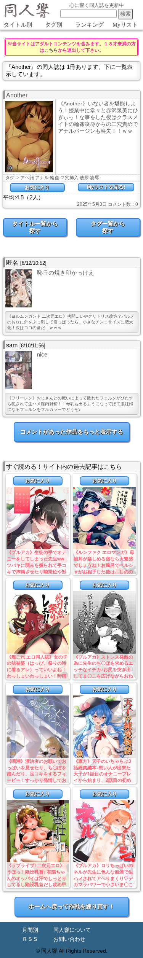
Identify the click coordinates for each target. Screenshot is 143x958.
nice (42, 354)
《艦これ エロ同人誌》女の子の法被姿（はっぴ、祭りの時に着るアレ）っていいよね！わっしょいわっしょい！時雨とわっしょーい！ (37, 669)
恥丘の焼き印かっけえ (65, 272)
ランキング (89, 25)
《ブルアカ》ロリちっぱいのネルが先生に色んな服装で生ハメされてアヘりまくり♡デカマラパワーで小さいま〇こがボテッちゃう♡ (103, 878)
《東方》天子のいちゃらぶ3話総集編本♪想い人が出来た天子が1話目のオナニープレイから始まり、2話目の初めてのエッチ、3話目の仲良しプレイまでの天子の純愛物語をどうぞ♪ (103, 780)
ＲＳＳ (30, 939)
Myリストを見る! (106, 187)
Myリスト (125, 25)
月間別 (30, 930)
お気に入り (37, 187)
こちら (51, 50)
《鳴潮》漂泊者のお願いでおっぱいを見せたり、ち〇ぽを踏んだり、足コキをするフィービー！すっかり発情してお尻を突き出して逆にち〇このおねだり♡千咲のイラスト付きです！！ (36, 780)
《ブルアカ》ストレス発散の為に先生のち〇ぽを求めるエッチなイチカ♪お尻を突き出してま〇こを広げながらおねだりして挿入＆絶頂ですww (103, 669)
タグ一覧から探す (108, 227)
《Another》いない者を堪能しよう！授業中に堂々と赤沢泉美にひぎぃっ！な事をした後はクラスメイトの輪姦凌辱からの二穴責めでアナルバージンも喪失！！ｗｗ (98, 117)
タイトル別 (17, 25)
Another (16, 95)
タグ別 (53, 25)
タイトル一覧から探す (35, 227)
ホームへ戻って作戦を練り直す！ (71, 906)
